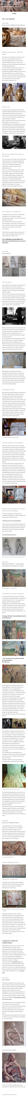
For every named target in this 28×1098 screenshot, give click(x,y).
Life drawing (6, 253)
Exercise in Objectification (10, 823)
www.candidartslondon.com (9, 534)
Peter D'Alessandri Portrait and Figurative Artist (13, 4)
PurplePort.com (16, 961)
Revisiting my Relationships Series (13, 25)
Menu (14, 13)
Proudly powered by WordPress (9, 1094)
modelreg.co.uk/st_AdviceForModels (11, 520)
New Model (6, 980)
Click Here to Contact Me (12, 239)
